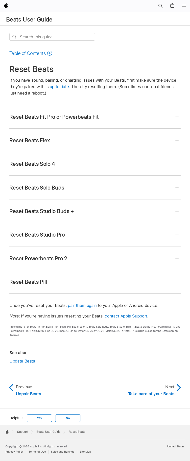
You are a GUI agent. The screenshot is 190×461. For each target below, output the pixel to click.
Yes (39, 418)
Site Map (85, 451)
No (68, 418)
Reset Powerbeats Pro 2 (38, 258)
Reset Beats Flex (29, 140)
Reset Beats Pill (28, 282)
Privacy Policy (14, 451)
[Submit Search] (14, 37)
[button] (160, 6)
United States (176, 446)
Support (22, 432)
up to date (59, 86)
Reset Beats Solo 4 (32, 164)
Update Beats (22, 361)
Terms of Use (37, 451)
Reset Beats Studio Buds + (41, 211)
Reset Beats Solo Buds (36, 187)
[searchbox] (52, 37)
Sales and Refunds (62, 451)
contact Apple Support (126, 316)
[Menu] (184, 6)
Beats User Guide (29, 19)
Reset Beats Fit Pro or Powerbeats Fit (54, 117)
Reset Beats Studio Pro (37, 234)
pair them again (82, 305)
